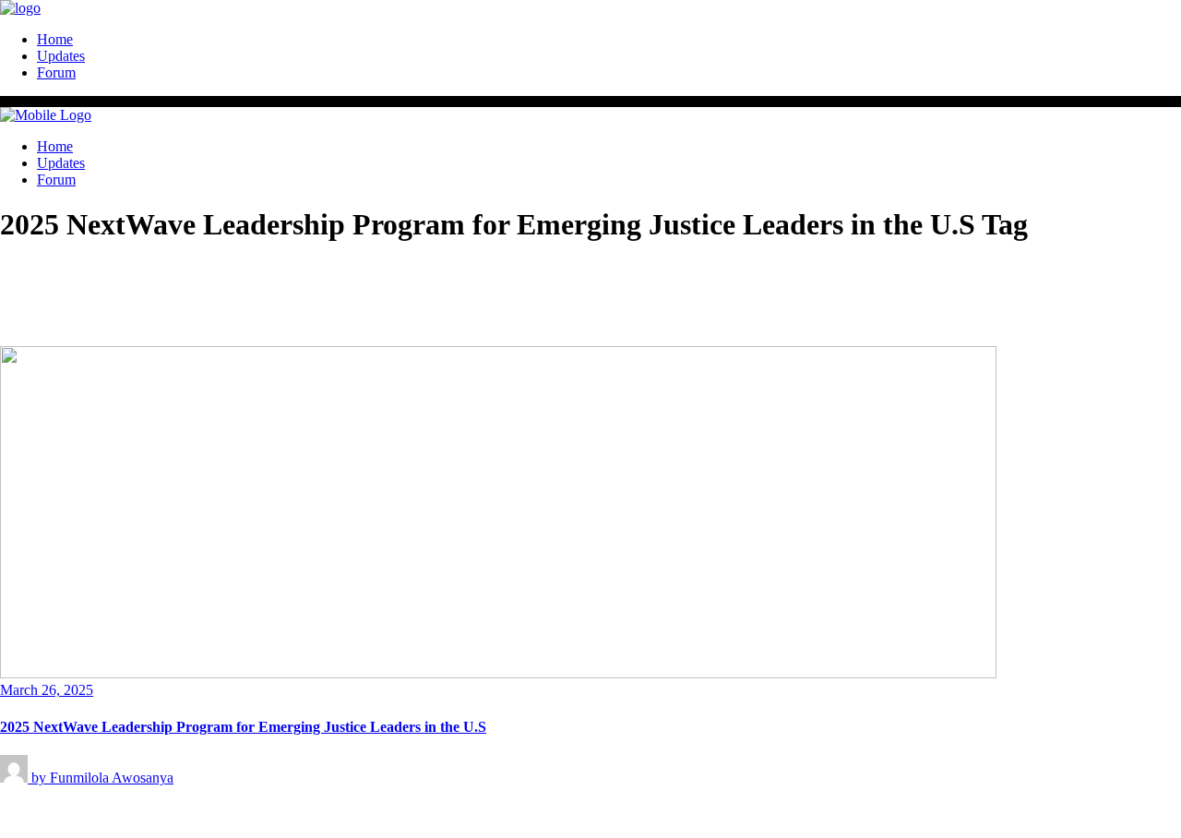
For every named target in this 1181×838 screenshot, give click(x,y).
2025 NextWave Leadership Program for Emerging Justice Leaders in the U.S (243, 727)
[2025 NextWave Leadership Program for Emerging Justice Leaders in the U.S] (498, 673)
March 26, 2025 (46, 690)
